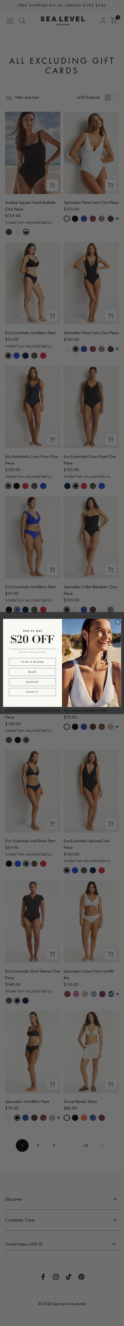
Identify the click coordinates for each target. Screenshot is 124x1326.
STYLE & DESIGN (32, 662)
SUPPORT (32, 682)
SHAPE (32, 672)
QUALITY (32, 692)
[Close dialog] (118, 622)
